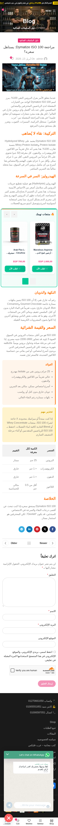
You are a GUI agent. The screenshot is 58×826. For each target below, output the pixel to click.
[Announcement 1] (31, 7)
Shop (53, 722)
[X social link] (45, 529)
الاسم (52, 611)
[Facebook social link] (52, 529)
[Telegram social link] (22, 529)
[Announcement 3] (27, 7)
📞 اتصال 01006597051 (43, 712)
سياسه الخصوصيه (46, 739)
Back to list (29, 543)
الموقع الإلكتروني (47, 638)
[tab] (33, 281)
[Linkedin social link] (29, 529)
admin (39, 58)
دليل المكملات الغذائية (24, 28)
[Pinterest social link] (37, 529)
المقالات (51, 733)
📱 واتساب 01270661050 (42, 701)
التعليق (51, 574)
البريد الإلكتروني (47, 624)
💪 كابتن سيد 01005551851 (41, 706)
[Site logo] (29, 10)
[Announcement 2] (29, 7)
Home (42, 28)
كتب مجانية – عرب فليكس (42, 745)
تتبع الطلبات (49, 728)
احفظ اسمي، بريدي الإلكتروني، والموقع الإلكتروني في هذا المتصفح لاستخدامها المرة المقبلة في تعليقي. (30, 656)
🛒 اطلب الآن (42, 269)
